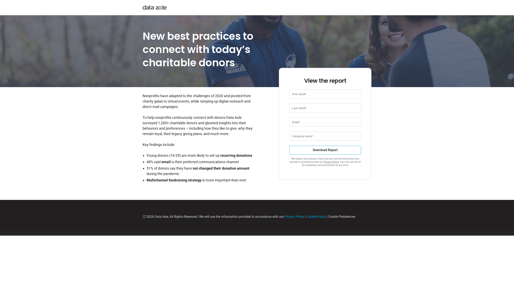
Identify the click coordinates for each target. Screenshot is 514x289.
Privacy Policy (331, 162)
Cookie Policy (316, 217)
